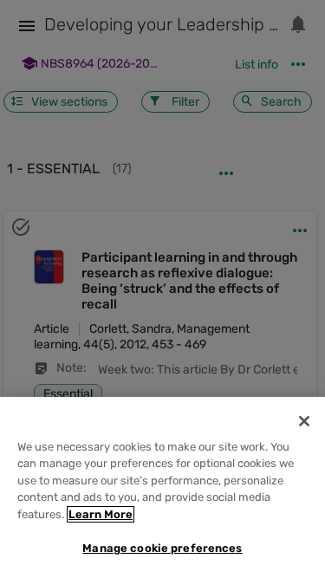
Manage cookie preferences (162, 548)
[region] (162, 487)
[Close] (304, 421)
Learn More (100, 514)
